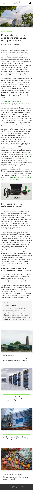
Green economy (6, 32)
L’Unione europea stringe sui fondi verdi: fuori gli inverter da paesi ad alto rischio (16, 439)
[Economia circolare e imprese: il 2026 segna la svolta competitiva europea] (16, 353)
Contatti (20, 487)
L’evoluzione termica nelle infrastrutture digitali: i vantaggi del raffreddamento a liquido (15, 399)
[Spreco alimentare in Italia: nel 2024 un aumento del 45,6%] (16, 471)
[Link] (16, 201)
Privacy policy (14, 487)
